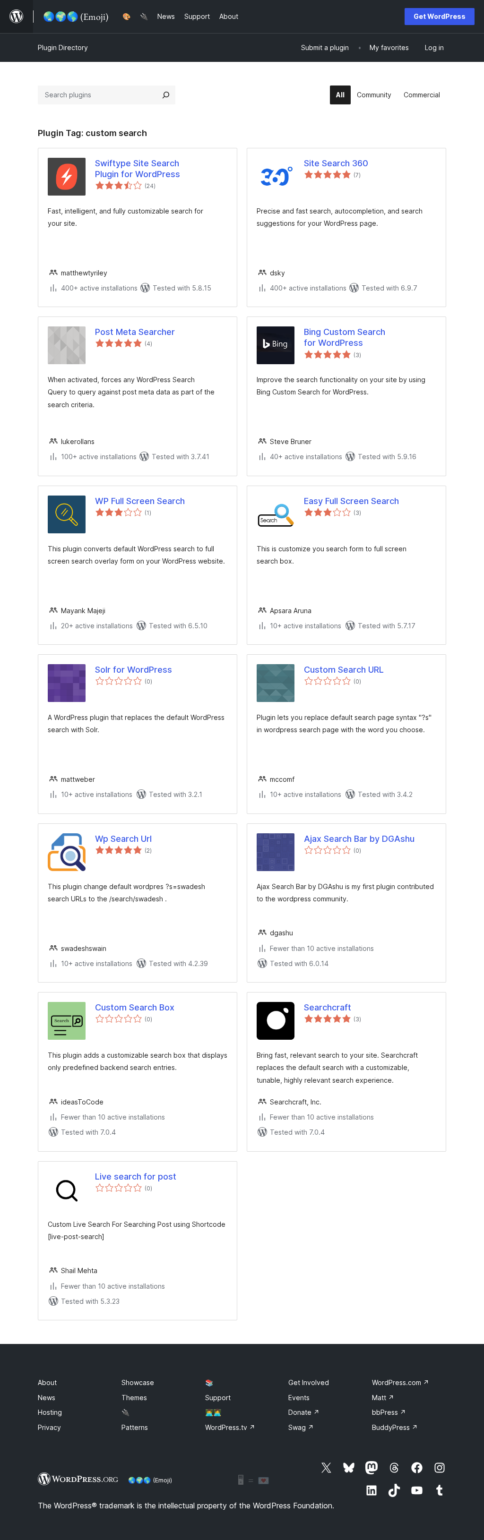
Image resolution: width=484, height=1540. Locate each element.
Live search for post (135, 1176)
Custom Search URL (344, 670)
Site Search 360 (336, 163)
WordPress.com (400, 1382)
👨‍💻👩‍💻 (213, 1412)
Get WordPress (440, 16)
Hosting (50, 1412)
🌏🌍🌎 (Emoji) (150, 1480)
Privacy (49, 1427)
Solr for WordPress (133, 670)
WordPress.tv (230, 1427)
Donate (304, 1412)
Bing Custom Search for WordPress (344, 337)
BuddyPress (395, 1427)
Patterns (134, 1427)
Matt (383, 1398)
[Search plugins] (165, 95)
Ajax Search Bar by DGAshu (359, 839)
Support (218, 1398)
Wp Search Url (123, 839)
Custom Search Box (134, 1007)
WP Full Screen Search (140, 501)
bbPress (389, 1412)
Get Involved (308, 1382)
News (46, 1398)
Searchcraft (327, 1007)
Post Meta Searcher (135, 332)
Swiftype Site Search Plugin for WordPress (137, 168)
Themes (134, 1398)
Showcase (137, 1382)
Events (299, 1398)
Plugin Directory (63, 47)
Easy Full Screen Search (351, 501)
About (47, 1382)
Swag (301, 1427)
